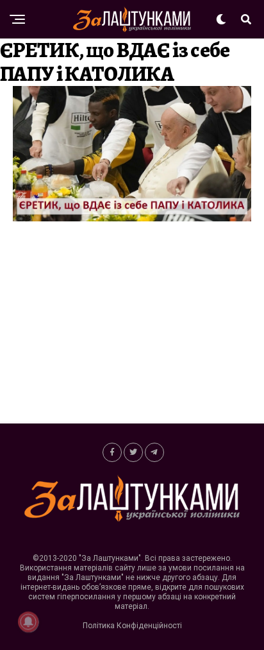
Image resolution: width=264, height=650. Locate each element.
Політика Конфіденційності (132, 625)
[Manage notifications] (28, 622)
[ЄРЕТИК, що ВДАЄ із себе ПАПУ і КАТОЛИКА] (132, 218)
